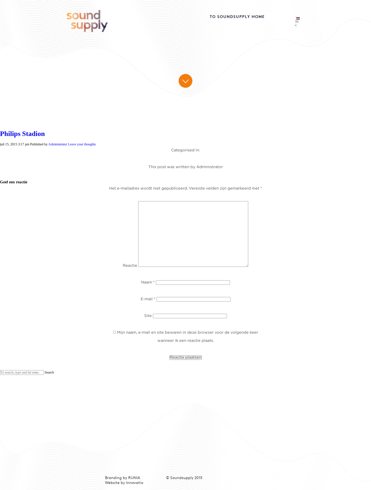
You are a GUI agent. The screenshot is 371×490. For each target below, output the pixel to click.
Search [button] (49, 372)
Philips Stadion (22, 133)
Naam (148, 282)
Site (148, 316)
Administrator (57, 144)
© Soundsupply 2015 (184, 478)
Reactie (130, 265)
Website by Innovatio (124, 483)
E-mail (148, 299)
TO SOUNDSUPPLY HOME (237, 17)
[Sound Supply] (87, 19)
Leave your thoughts (82, 144)
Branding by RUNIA (122, 478)
